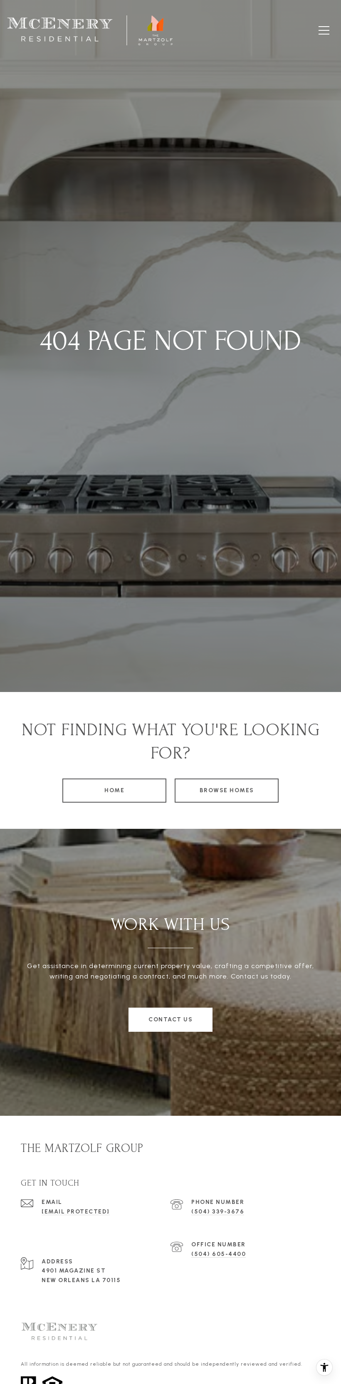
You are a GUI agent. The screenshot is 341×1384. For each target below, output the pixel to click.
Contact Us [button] (170, 1019)
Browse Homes (227, 790)
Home (114, 790)
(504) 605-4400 (218, 1254)
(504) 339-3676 (217, 1211)
